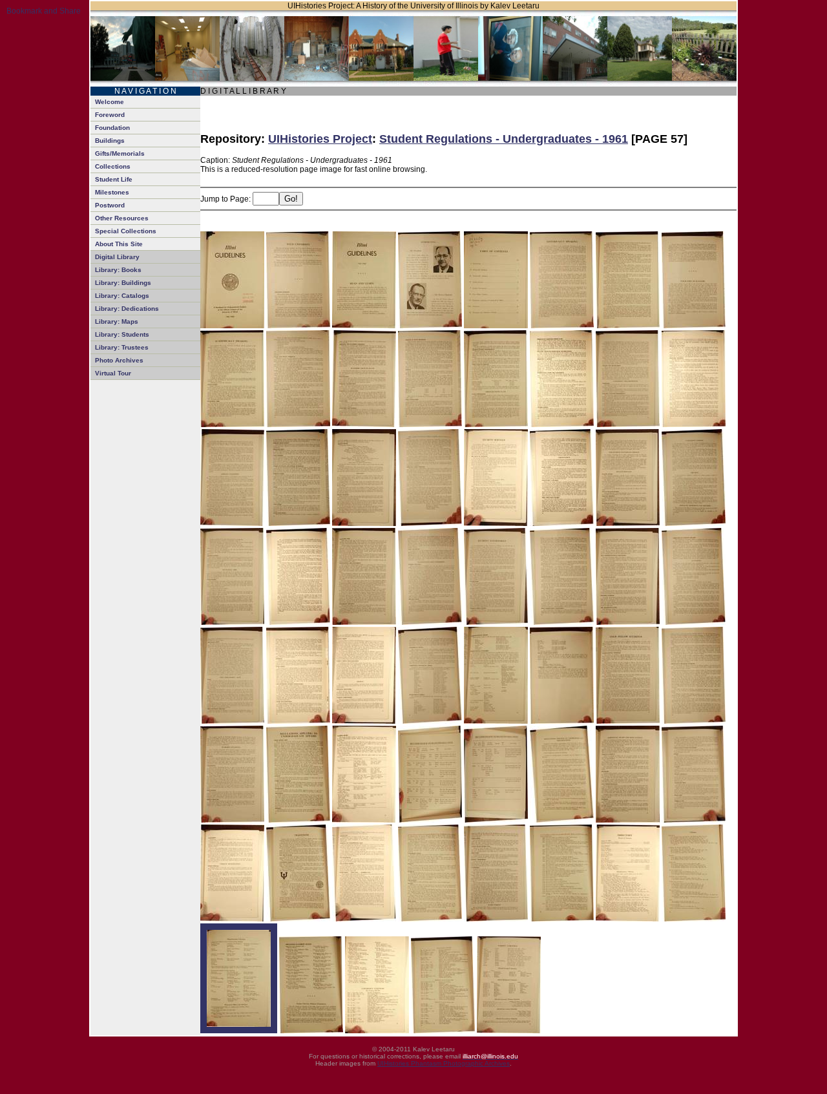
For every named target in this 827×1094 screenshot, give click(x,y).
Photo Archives (119, 360)
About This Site (119, 243)
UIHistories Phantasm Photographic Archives (443, 1063)
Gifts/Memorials (120, 153)
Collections (113, 166)
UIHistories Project (320, 138)
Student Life (113, 179)
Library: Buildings (123, 282)
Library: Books (118, 269)
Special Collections (125, 231)
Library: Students (122, 334)
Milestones (112, 192)
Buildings (110, 140)
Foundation (112, 127)
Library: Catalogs (122, 295)
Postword (110, 205)
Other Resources (122, 218)
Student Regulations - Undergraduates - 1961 (503, 138)
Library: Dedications (127, 308)
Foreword (110, 114)
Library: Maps (116, 321)
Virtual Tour (113, 373)
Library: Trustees (122, 347)
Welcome (109, 101)
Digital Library (117, 256)
